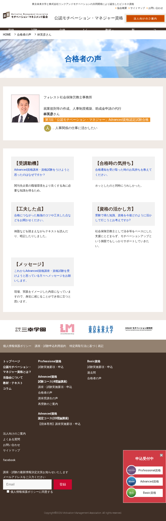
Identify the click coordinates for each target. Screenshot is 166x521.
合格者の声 (45, 392)
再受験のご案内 (48, 403)
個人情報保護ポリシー (17, 346)
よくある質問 (11, 439)
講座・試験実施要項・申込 (55, 387)
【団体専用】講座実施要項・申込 (59, 423)
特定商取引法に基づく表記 (86, 346)
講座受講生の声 (48, 398)
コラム (7, 388)
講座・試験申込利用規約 (50, 346)
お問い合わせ (155, 8)
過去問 (91, 372)
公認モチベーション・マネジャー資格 (88, 18)
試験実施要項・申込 (51, 367)
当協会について (13, 377)
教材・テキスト (13, 382)
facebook (9, 460)
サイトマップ (137, 8)
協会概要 (122, 8)
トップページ (11, 361)
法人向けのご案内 (14, 433)
